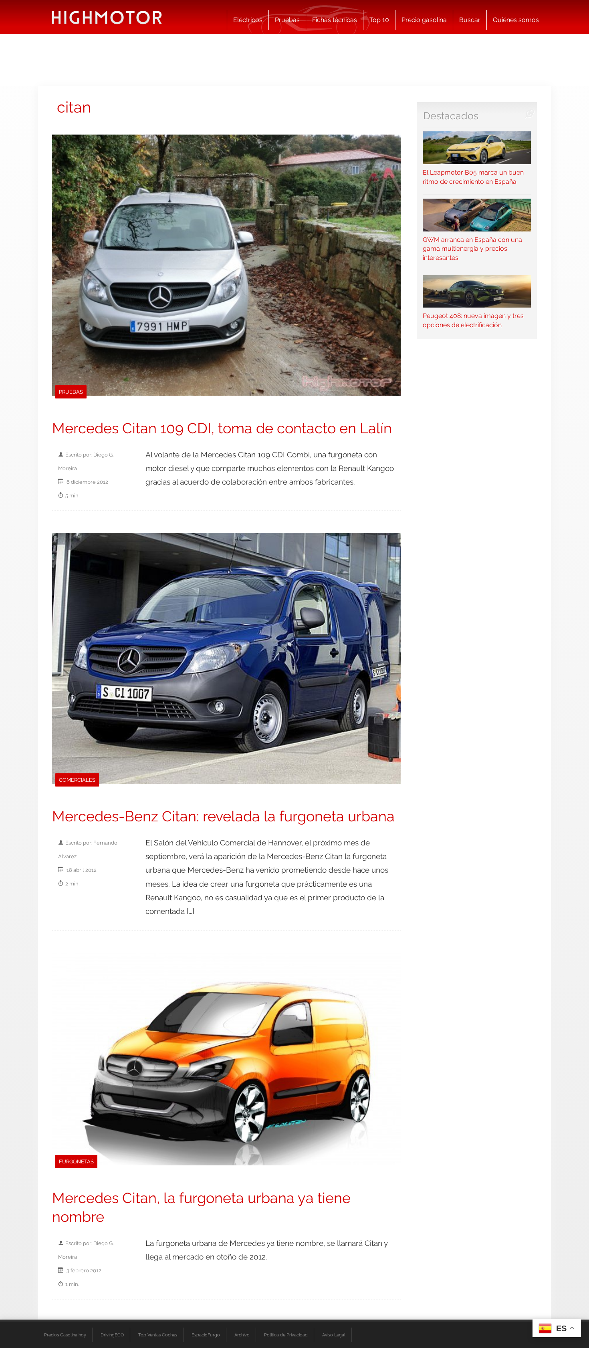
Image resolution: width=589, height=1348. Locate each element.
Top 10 (379, 20)
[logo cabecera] (107, 17)
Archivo (242, 1335)
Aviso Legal (333, 1335)
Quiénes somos (516, 20)
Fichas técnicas (334, 20)
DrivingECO (112, 1335)
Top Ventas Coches (157, 1335)
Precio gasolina (424, 20)
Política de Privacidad (286, 1335)
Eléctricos (247, 20)
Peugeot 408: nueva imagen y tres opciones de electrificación (473, 320)
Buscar (469, 20)
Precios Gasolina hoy (65, 1335)
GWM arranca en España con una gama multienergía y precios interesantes (472, 249)
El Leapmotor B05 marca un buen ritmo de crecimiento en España (473, 177)
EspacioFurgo (206, 1335)
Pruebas (287, 20)
